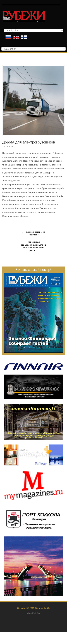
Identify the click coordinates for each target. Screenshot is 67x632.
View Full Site (33, 613)
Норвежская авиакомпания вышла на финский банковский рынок (33, 246)
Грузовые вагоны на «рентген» (33, 233)
